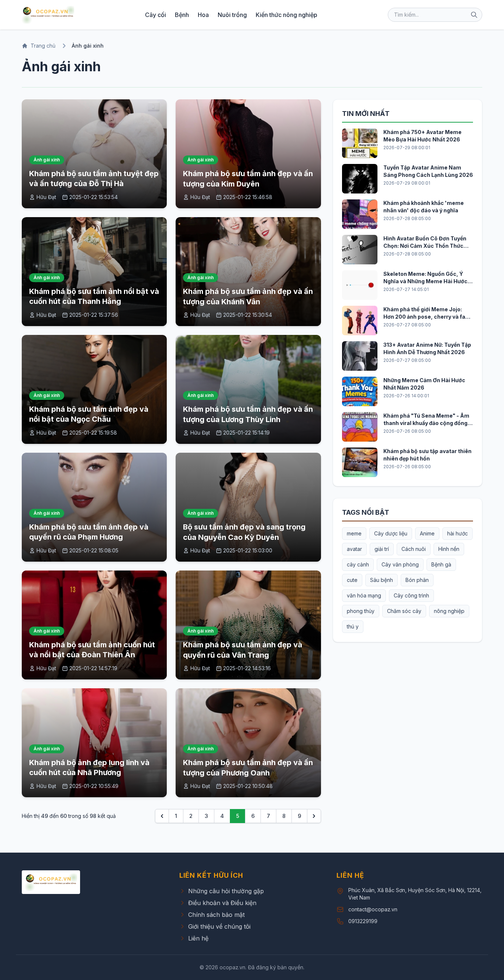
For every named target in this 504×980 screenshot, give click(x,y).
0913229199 (362, 921)
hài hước (457, 533)
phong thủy (360, 611)
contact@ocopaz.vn (372, 909)
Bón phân (417, 580)
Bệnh (182, 14)
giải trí (381, 549)
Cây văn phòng (400, 564)
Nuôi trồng (232, 14)
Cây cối (155, 14)
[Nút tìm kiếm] (474, 14)
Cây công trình (411, 595)
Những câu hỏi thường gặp (226, 891)
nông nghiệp (449, 611)
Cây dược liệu (390, 533)
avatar (354, 549)
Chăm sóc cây (404, 611)
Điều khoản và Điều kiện (222, 903)
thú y (353, 626)
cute (352, 580)
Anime (427, 533)
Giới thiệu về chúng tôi (219, 926)
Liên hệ (198, 938)
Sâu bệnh (381, 580)
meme (354, 533)
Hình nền (448, 549)
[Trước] (162, 816)
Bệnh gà (441, 564)
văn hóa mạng (364, 595)
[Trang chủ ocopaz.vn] (48, 15)
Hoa (203, 14)
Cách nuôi (413, 549)
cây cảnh (358, 564)
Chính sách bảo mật (216, 914)
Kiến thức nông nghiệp (286, 14)
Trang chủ (43, 45)
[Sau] (314, 816)
